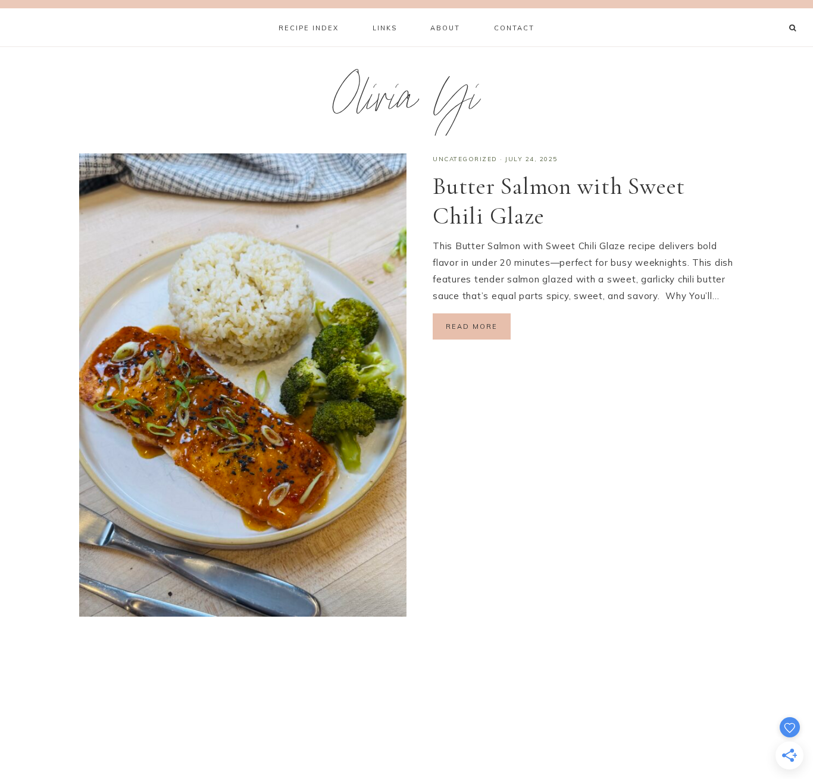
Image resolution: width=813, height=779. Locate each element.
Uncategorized (465, 159)
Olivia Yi (406, 103)
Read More (472, 326)
